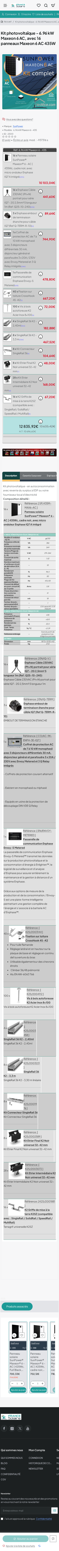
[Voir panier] (53, 5)
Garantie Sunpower (32, 475)
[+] (21, 1384)
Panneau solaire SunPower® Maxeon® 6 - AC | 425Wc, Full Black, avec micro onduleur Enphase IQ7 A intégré (17, 1362)
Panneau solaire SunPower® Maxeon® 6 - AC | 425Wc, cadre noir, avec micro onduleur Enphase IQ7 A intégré (37, 1362)
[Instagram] (12, 1428)
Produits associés (17, 1306)
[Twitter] (20, 1428)
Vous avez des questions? (19, 119)
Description (11, 475)
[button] (19, 1546)
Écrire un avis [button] (20, 139)
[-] (12, 1384)
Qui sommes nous (12, 1450)
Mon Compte (37, 1450)
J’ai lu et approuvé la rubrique (28, 1518)
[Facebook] (4, 1428)
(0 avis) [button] (6, 139)
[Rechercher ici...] (46, 5)
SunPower (18, 126)
